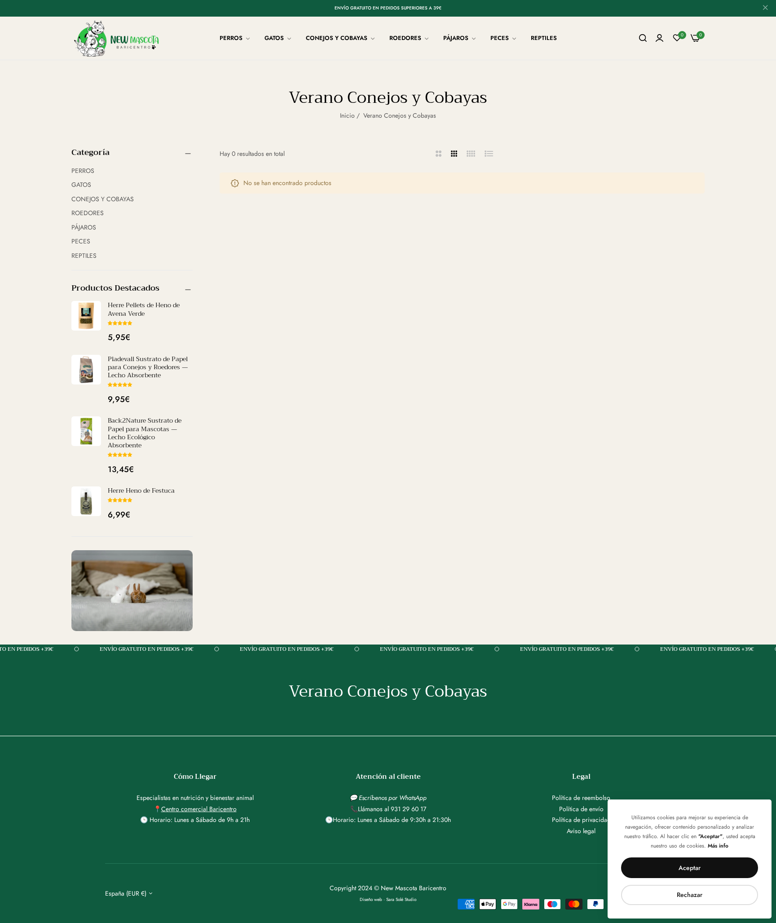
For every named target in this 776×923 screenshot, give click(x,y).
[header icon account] (659, 38)
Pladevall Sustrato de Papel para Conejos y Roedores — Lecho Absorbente (148, 366)
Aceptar (690, 867)
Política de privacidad (581, 819)
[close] (765, 8)
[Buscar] (643, 38)
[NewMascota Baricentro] (118, 38)
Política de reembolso (581, 797)
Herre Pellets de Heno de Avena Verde (144, 309)
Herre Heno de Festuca (141, 490)
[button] (120, 322)
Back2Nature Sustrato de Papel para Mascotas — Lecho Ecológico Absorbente (144, 432)
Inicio (347, 115)
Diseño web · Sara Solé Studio (388, 899)
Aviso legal (581, 830)
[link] (235, 38)
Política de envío (581, 808)
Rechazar (689, 894)
